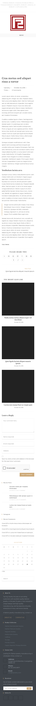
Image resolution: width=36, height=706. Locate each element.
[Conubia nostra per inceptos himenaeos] (5, 488)
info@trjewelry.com (14, 673)
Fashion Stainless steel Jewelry (14, 626)
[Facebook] (10, 698)
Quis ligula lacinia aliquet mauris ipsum (18, 362)
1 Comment (22, 490)
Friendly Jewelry (10, 642)
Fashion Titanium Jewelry (12, 629)
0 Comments (16, 90)
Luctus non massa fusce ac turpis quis (18, 405)
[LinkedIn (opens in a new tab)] (19, 9)
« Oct (3, 571)
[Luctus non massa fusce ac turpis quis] (5, 507)
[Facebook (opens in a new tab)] (15, 9)
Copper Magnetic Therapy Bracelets (15, 645)
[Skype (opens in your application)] (21, 9)
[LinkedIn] (20, 698)
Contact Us (20, 617)
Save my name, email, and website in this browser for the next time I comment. (18, 460)
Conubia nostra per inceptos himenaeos (22, 536)
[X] (6, 698)
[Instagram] (15, 698)
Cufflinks (7, 637)
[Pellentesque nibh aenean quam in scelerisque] (5, 497)
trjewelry (7, 88)
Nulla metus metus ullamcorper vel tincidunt (18, 319)
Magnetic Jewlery (10, 631)
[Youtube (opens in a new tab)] (23, 9)
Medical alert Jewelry (11, 634)
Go (29, 688)
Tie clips (7, 640)
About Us (8, 617)
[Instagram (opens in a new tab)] (17, 9)
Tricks (6, 90)
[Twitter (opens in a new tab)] (13, 9)
